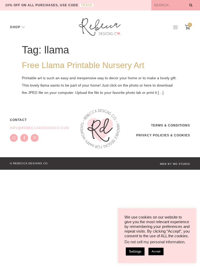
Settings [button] (135, 251)
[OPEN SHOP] (23, 27)
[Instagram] (14, 138)
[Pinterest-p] (35, 138)
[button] (175, 27)
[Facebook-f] (24, 138)
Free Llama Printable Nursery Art (83, 65)
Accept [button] (156, 251)
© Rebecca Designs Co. (29, 163)
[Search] (191, 5)
